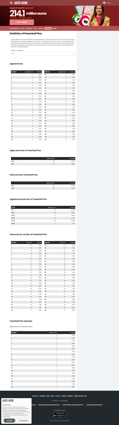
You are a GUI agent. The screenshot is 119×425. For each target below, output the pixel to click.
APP (85, 396)
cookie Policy (6, 416)
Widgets (70, 396)
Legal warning (78, 396)
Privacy (57, 396)
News (52, 396)
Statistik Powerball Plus (94, 405)
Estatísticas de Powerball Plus (73, 405)
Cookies (63, 396)
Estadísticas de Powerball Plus (49, 405)
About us (35, 396)
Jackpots (42, 396)
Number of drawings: (17, 50)
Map (48, 396)
